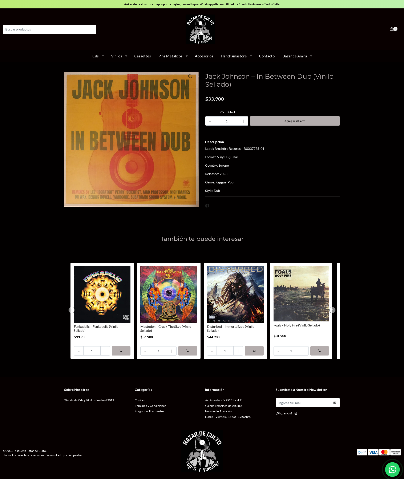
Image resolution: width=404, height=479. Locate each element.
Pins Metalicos (170, 56)
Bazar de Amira (294, 56)
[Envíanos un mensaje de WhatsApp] (392, 469)
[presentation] (71, 310)
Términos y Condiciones (150, 405)
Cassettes (142, 56)
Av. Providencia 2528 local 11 (224, 400)
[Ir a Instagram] (296, 414)
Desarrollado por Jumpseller (64, 455)
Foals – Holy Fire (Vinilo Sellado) (297, 325)
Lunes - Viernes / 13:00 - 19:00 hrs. (228, 416)
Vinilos (116, 56)
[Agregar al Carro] (121, 351)
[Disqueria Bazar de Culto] (202, 29)
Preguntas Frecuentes (149, 411)
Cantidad (227, 112)
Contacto (267, 56)
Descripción (214, 142)
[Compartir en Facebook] (207, 206)
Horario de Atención (218, 411)
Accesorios (204, 56)
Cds (95, 56)
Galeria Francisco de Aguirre (223, 405)
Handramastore (234, 56)
